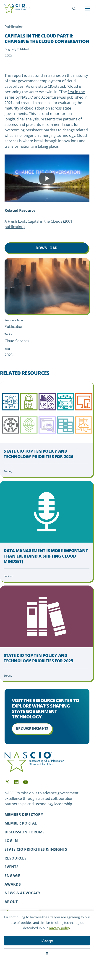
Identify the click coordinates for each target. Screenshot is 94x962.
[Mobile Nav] (87, 8)
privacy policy (59, 928)
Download (47, 247)
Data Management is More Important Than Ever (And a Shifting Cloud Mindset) (46, 556)
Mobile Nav (87, 8)
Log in (11, 840)
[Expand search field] (74, 8)
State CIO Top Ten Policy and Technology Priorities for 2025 (38, 658)
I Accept (47, 941)
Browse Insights (32, 728)
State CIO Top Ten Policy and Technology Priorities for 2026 (38, 454)
